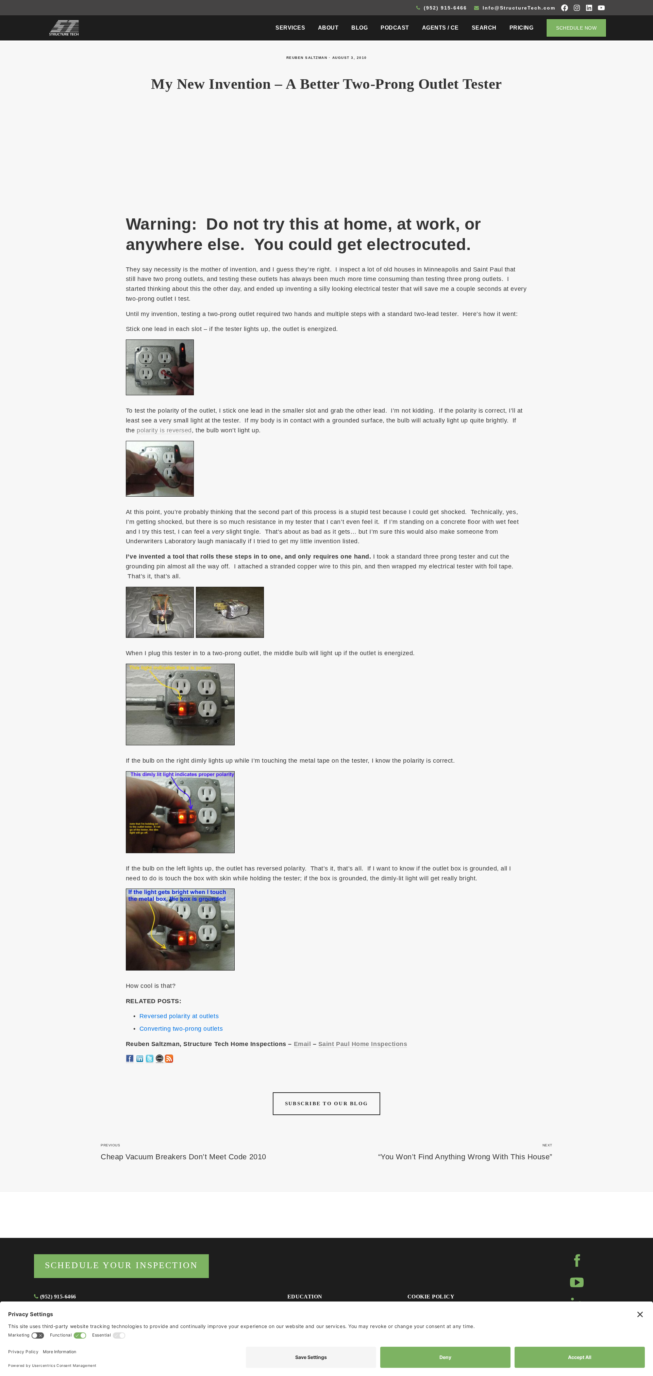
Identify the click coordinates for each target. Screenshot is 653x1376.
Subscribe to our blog (326, 1103)
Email (302, 1044)
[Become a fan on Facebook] (130, 1059)
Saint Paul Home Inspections (362, 1044)
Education (304, 1296)
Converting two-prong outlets (181, 1028)
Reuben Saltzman (307, 58)
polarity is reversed (164, 430)
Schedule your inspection (121, 1265)
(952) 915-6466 (444, 8)
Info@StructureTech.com (518, 8)
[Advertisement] (326, 157)
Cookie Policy (430, 1296)
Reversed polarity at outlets (179, 1016)
